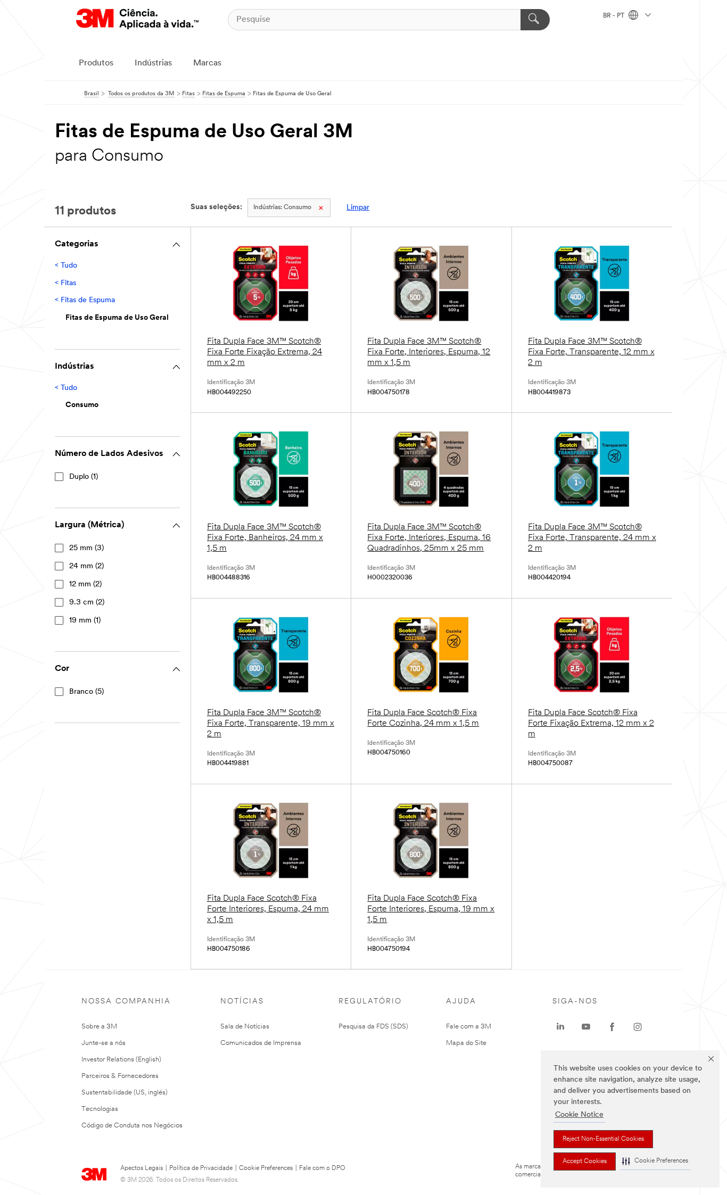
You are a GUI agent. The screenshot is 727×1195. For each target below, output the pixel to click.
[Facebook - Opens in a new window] (612, 1027)
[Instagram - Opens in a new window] (638, 1027)
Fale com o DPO (322, 1168)
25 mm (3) (86, 548)
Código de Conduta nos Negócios (132, 1125)
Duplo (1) (83, 477)
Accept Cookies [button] (585, 1161)
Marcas (207, 63)
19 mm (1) (85, 621)
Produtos (96, 63)
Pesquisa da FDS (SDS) (373, 1026)
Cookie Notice (579, 1115)
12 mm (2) (85, 584)
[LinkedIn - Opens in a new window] (560, 1027)
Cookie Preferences (266, 1168)
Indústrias (153, 63)
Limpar (357, 208)
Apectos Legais (141, 1168)
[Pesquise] (535, 19)
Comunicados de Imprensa (260, 1043)
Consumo (282, 207)
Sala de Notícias (244, 1026)
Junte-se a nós (103, 1043)
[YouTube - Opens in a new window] (586, 1027)
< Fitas (65, 283)
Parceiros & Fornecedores (120, 1076)
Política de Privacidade (201, 1168)
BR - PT (614, 16)
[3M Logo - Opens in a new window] (137, 19)
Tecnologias (99, 1109)
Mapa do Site (466, 1043)
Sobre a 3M (99, 1026)
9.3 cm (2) (86, 603)
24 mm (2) (86, 566)
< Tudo (66, 266)
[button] (655, 1161)
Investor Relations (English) (121, 1059)
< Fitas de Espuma (85, 300)
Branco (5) (86, 692)
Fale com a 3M (468, 1026)
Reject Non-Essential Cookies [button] (603, 1139)
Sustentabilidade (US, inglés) (124, 1092)
